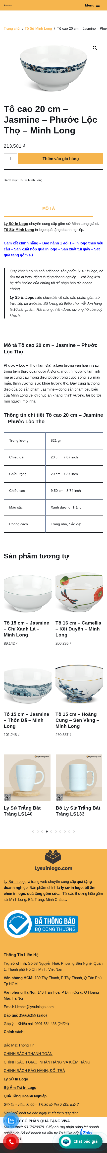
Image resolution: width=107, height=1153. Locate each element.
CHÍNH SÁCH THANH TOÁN (28, 1053)
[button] (95, 48)
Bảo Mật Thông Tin (19, 1045)
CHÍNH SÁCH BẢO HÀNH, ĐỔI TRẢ (34, 1070)
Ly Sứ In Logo (16, 223)
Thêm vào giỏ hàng (61, 159)
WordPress (42, 1148)
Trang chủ (12, 28)
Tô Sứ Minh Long (38, 28)
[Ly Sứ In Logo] (9, 5)
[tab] (48, 209)
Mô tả (48, 208)
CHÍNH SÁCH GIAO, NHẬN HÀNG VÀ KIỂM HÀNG (47, 1062)
